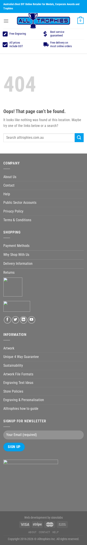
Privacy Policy (13, 211)
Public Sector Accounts (19, 202)
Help (6, 194)
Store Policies (13, 391)
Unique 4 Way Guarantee (21, 357)
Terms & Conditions (17, 220)
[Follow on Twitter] (15, 320)
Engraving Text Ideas (18, 383)
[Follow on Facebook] (7, 320)
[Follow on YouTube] (31, 320)
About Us (9, 177)
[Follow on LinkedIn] (23, 320)
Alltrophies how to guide (20, 408)
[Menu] (6, 20)
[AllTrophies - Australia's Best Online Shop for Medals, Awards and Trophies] (43, 21)
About (32, 532)
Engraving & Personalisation (23, 400)
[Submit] (79, 137)
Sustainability (13, 365)
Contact (8, 185)
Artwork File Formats (18, 374)
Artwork (8, 348)
